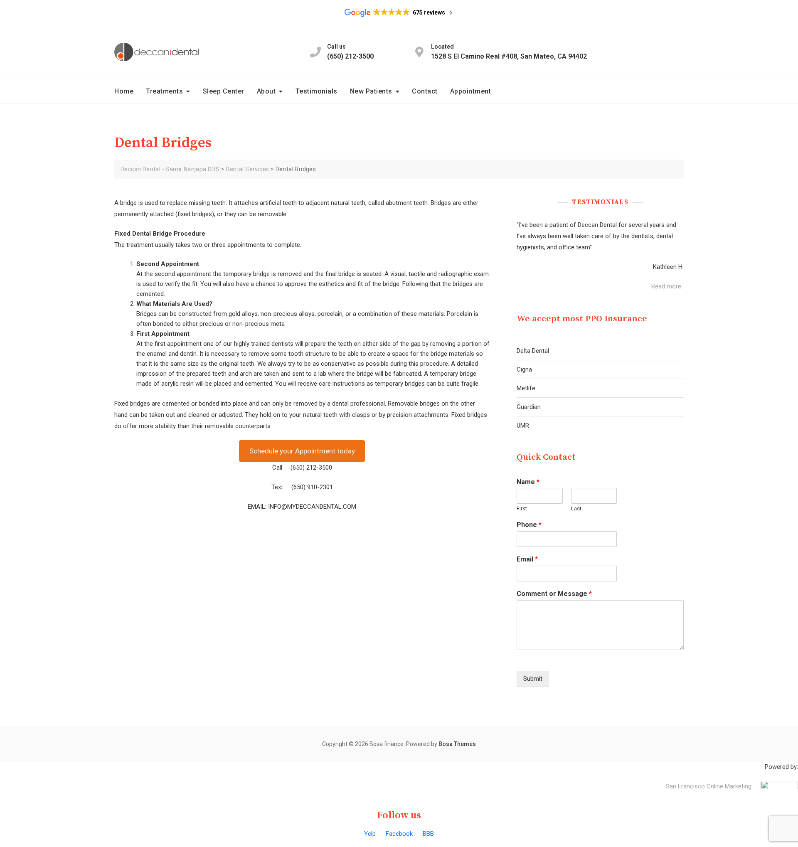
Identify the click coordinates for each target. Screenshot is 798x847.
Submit (532, 678)
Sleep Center (223, 91)
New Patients (371, 91)
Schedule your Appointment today (302, 451)
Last (576, 508)
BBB (428, 833)
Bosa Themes (457, 744)
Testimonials (316, 91)
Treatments (164, 91)
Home (123, 91)
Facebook (399, 833)
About (266, 91)
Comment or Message (554, 594)
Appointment (470, 91)
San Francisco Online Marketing (708, 786)
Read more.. (667, 286)
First (522, 508)
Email (527, 559)
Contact (425, 91)
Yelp (370, 833)
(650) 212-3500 (350, 51)
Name (528, 482)
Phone (529, 525)
